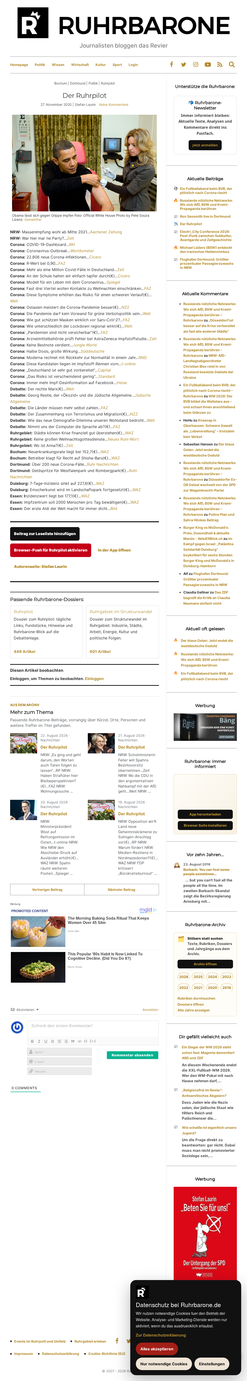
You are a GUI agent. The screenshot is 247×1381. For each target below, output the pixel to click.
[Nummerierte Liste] (59, 1041)
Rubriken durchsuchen (196, 998)
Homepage (19, 65)
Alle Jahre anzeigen (194, 1010)
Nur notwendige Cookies (163, 1363)
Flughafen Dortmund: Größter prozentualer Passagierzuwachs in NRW (206, 263)
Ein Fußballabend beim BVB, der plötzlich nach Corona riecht (206, 190)
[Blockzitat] (72, 1041)
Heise (122, 382)
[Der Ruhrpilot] (23, 743)
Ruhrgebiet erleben (90, 1341)
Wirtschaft (80, 65)
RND (143, 357)
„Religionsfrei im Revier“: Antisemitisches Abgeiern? (204, 1093)
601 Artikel (100, 651)
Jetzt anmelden (205, 145)
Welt (14, 301)
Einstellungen (212, 1363)
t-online (129, 363)
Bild (113, 508)
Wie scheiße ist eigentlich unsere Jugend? (209, 1130)
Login (133, 65)
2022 (183, 988)
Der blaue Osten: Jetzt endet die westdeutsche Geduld (208, 449)
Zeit (70, 238)
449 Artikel (24, 651)
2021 (198, 988)
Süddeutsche (92, 351)
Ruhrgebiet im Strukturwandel (121, 611)
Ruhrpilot (23, 611)
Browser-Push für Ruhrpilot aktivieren (50, 550)
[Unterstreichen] (45, 1041)
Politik (40, 65)
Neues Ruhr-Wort (123, 439)
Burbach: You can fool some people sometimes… (206, 871)
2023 (226, 977)
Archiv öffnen (205, 964)
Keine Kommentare (113, 104)
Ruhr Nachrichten (102, 464)
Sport (117, 65)
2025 (198, 977)
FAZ (61, 263)
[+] (93, 1041)
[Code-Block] (79, 1041)
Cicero (95, 257)
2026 (183, 977)
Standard (106, 376)
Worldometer (82, 250)
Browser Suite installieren (205, 825)
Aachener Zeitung (106, 231)
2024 (212, 977)
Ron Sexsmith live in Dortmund (205, 216)
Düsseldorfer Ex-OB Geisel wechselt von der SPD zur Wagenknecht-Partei (210, 485)
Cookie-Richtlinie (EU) (106, 1354)
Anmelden (150, 1010)
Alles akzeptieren (156, 1348)
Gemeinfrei (32, 219)
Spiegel (113, 282)
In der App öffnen (114, 550)
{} (86, 1041)
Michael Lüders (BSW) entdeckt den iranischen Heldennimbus (206, 249)
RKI (72, 244)
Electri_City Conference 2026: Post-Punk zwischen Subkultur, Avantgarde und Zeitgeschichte (206, 235)
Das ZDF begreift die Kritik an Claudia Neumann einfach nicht (206, 597)
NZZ (125, 307)
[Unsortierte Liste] (66, 1041)
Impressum (23, 1354)
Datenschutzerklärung (60, 1354)
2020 (212, 988)
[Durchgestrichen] (52, 1041)
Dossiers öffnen (191, 1004)
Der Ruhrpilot (54, 747)
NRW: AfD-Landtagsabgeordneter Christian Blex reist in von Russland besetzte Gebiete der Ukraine (208, 366)
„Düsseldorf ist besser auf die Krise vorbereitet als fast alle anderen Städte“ (209, 325)
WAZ (129, 432)
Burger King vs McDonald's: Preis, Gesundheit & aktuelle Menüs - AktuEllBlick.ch (206, 533)
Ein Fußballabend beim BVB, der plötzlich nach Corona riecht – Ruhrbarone (209, 390)
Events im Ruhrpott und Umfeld (40, 1341)
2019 (226, 988)
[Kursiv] (39, 1041)
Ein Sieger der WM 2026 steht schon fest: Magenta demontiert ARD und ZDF (208, 1052)
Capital (104, 370)
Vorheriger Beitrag (47, 889)
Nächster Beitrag (121, 889)
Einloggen (94, 678)
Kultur (101, 65)
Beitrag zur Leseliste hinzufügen (45, 533)
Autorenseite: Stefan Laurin (40, 566)
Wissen (58, 65)
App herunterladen (205, 814)
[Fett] (32, 1041)
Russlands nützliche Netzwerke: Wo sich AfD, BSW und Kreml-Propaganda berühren (206, 204)
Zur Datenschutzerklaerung (161, 1335)
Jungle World (85, 345)
